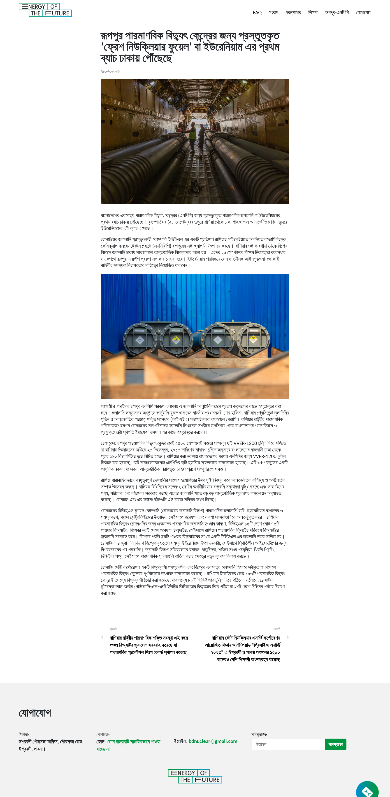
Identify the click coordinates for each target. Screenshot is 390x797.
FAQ (257, 13)
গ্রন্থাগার (293, 13)
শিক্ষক (313, 13)
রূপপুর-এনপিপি (337, 13)
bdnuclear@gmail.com (213, 741)
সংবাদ (273, 13)
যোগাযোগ (363, 13)
